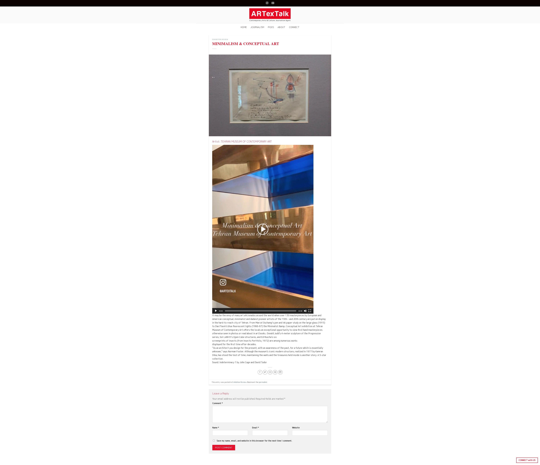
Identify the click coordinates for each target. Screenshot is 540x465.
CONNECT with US (527, 460)
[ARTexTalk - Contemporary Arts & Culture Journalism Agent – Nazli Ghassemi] (270, 14)
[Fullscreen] (309, 310)
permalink (263, 382)
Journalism (257, 27)
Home (244, 27)
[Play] (215, 310)
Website (296, 427)
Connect (294, 27)
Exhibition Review (220, 39)
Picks (271, 27)
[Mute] (305, 310)
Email (255, 427)
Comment (217, 403)
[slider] (260, 311)
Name (215, 427)
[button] (262, 229)
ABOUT (281, 27)
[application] (262, 229)
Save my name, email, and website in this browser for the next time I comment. (254, 440)
